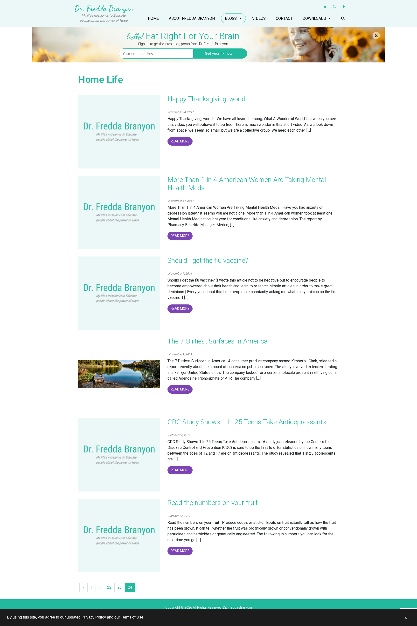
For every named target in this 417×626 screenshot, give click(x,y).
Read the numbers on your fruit (212, 503)
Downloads (314, 18)
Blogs (231, 18)
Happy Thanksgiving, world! (207, 99)
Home (153, 18)
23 (120, 587)
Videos (259, 18)
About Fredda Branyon (192, 18)
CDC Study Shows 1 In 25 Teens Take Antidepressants (246, 422)
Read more (180, 141)
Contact (284, 18)
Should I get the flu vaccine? (207, 260)
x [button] (406, 617)
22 (109, 587)
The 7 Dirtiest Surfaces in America (217, 341)
